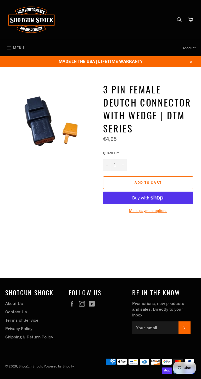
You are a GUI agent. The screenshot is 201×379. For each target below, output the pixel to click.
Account (189, 48)
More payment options (148, 211)
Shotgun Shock (30, 366)
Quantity (111, 153)
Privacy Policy (18, 328)
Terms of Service (21, 320)
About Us (14, 303)
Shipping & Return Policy (29, 337)
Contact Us (16, 311)
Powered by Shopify (59, 366)
